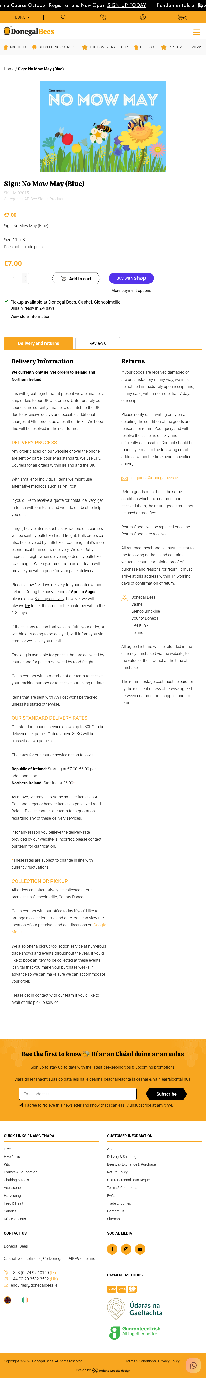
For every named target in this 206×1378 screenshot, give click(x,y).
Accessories (13, 1188)
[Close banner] (199, 6)
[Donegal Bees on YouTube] (140, 1249)
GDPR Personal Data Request (130, 1180)
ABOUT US (18, 47)
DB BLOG (147, 47)
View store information (30, 316)
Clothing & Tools (16, 1180)
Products (57, 199)
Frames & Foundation (20, 1172)
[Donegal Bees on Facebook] (112, 1249)
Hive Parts (12, 1157)
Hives (8, 1149)
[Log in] (143, 17)
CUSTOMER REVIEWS (185, 47)
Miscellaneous (15, 1219)
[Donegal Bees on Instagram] (126, 1249)
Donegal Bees (42, 1361)
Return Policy (117, 1172)
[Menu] (196, 31)
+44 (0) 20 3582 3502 (34, 1279)
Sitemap (113, 1219)
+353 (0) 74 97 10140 (33, 1272)
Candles (10, 1211)
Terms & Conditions (122, 1188)
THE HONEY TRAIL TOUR (109, 47)
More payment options (131, 290)
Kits (7, 1164)
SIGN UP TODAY (120, 5)
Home (9, 69)
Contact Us (115, 1211)
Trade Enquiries (119, 1203)
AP (26, 199)
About (112, 1149)
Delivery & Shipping (121, 1157)
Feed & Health (14, 1203)
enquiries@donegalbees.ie (154, 477)
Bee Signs (39, 199)
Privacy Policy (169, 1361)
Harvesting (12, 1196)
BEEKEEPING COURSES (57, 47)
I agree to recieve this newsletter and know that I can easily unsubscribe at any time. (99, 1105)
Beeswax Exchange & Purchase (131, 1164)
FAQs (111, 1196)
